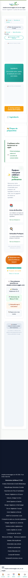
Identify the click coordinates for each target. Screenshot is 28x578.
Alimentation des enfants (14, 544)
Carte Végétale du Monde (14, 512)
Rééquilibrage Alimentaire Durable (14, 487)
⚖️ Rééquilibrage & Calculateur (14, 305)
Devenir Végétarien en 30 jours (14, 494)
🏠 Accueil (7, 32)
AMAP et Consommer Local (14, 515)
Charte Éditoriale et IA (14, 551)
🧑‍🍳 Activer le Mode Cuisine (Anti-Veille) (14, 108)
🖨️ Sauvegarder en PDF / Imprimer (14, 37)
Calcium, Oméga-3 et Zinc (14, 498)
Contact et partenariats (14, 547)
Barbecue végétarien (20, 537)
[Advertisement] (14, 52)
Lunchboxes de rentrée (14, 533)
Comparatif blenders (14, 554)
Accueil (9, 20)
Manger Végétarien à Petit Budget (14, 505)
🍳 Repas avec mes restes (14, 313)
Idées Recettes (17, 32)
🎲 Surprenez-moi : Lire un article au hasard (14, 260)
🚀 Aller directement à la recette (14, 27)
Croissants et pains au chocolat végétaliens (14, 519)
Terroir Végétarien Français (14, 508)
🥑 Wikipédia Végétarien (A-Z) (14, 290)
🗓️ (13, 575)
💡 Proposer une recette (14, 271)
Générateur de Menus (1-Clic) (14, 480)
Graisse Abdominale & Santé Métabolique (14, 483)
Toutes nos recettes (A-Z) (14, 268)
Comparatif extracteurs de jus (14, 558)
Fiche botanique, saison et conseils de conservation (15, 154)
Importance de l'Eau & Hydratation (14, 491)
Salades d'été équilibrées (14, 540)
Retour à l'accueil (14, 273)
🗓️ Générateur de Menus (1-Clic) (14, 298)
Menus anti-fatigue (7, 537)
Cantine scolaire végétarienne (14, 526)
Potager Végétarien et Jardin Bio (14, 522)
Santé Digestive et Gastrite (14, 501)
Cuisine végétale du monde (14, 529)
